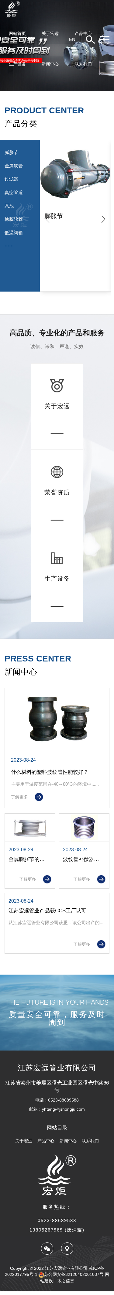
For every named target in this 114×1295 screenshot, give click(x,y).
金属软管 (14, 165)
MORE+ (56, 438)
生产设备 (17, 63)
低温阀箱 (14, 232)
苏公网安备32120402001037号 (74, 1274)
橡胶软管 (14, 219)
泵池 (9, 205)
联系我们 (83, 63)
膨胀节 (11, 152)
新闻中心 (50, 63)
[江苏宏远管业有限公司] (57, 9)
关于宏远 (50, 33)
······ (9, 245)
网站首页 (17, 33)
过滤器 (11, 179)
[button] (103, 219)
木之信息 (65, 1280)
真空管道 (14, 192)
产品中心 (83, 33)
